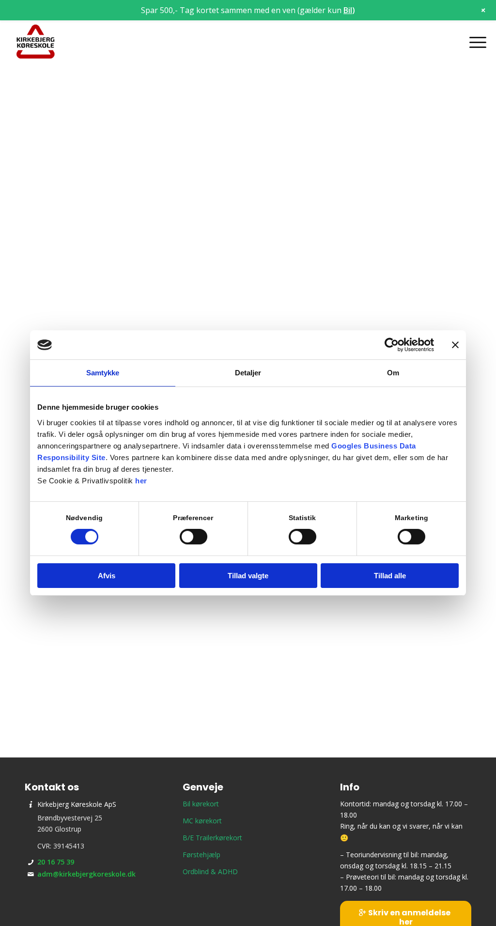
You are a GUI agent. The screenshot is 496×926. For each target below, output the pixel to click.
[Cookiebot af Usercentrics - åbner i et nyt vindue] (391, 345)
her (141, 481)
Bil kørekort (201, 803)
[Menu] (474, 42)
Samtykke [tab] (103, 373)
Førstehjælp (201, 854)
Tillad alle (390, 575)
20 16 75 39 (55, 861)
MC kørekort (202, 820)
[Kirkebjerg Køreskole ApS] (35, 42)
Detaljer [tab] (248, 373)
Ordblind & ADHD (210, 871)
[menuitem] (474, 42)
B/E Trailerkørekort (212, 837)
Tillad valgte (248, 575)
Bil (347, 10)
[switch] (193, 536)
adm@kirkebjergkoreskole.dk (86, 874)
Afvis (106, 575)
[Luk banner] (455, 344)
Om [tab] (393, 373)
